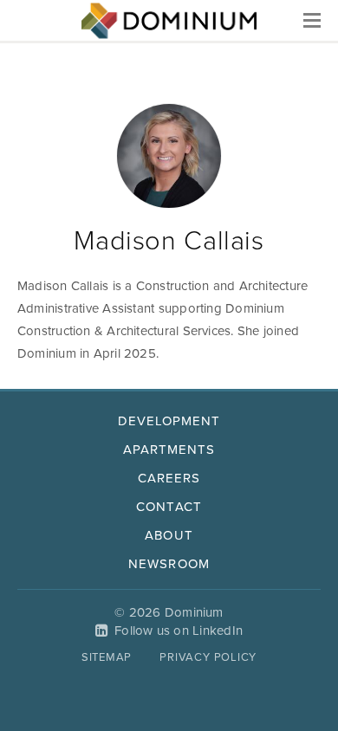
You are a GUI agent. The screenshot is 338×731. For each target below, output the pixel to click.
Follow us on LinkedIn (178, 630)
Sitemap (106, 657)
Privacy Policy (208, 657)
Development (169, 421)
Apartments (169, 449)
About (168, 535)
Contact (168, 506)
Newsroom (168, 564)
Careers (169, 478)
